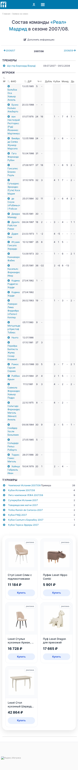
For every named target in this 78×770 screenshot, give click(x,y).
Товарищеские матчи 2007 (23, 505)
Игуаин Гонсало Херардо (14, 245)
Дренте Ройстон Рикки (14, 225)
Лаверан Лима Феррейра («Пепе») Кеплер (13, 310)
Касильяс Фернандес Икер (14, 272)
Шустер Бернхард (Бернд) (21, 65)
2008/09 (69, 50)
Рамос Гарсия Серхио (13, 367)
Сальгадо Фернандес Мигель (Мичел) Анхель (14, 413)
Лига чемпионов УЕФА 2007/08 (25, 495)
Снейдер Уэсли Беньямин (13, 431)
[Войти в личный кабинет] (34, 4)
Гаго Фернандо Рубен (13, 157)
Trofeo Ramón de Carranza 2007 (25, 510)
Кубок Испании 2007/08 (21, 490)
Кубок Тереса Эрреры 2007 (23, 524)
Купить (21, 592)
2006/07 (10, 50)
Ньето (15, 337)
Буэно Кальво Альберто (13, 108)
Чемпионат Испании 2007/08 (24, 485)
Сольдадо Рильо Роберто (13, 446)
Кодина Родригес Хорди (14, 284)
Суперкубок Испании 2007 (23, 500)
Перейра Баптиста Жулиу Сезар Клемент (13, 352)
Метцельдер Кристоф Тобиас (14, 329)
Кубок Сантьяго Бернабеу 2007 (25, 519)
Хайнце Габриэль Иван (14, 470)
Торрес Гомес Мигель (14, 458)
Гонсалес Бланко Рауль (13, 172)
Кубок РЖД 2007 (17, 514)
